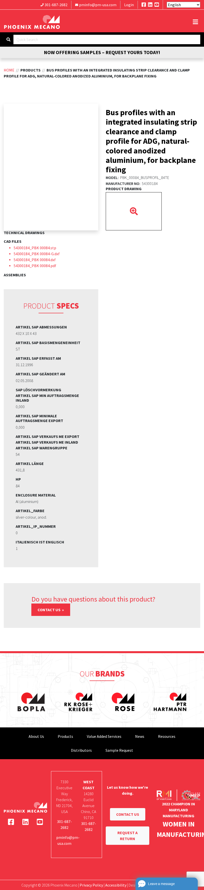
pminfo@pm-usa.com (97, 4)
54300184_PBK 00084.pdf (35, 265)
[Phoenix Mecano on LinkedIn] (150, 4)
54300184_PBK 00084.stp (35, 247)
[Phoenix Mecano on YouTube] (156, 4)
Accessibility (115, 885)
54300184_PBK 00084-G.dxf (37, 253)
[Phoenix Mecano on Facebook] (144, 4)
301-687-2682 (56, 4)
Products (65, 736)
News (139, 736)
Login (129, 4)
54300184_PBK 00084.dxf (35, 259)
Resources (166, 736)
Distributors (81, 750)
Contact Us (49, 609)
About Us (36, 736)
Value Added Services (104, 736)
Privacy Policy (91, 885)
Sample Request (119, 750)
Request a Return (127, 835)
